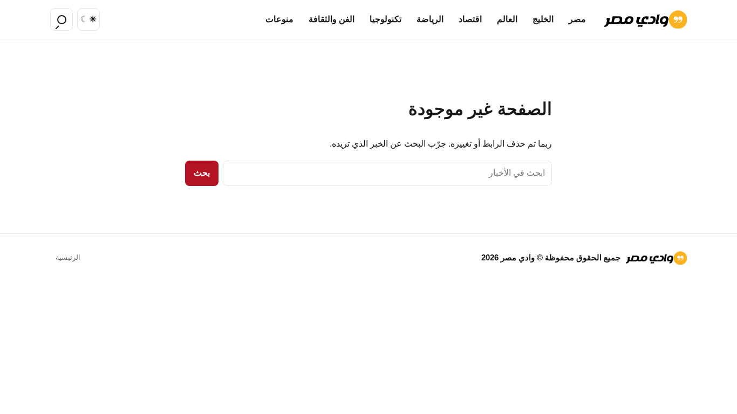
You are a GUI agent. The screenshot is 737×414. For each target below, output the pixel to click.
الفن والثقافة (331, 19)
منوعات (279, 19)
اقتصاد (470, 19)
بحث (202, 172)
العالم (507, 19)
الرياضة (430, 19)
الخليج (543, 19)
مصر (577, 19)
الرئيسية (68, 257)
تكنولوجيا (385, 19)
